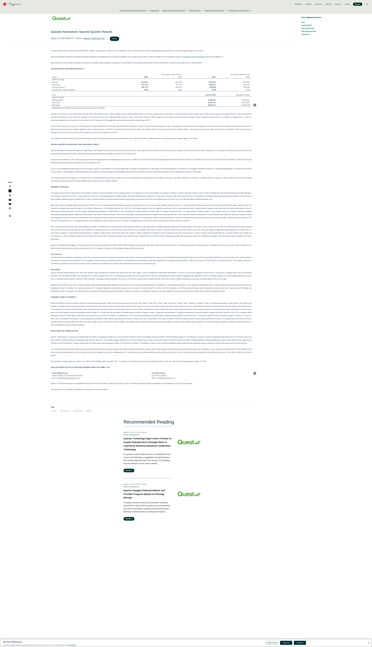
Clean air (54, 411)
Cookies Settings (272, 642)
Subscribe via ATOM (308, 31)
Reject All (286, 642)
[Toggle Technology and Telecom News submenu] (251, 11)
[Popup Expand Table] (254, 105)
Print (303, 22)
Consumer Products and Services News (133, 11)
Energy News (154, 11)
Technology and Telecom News (239, 11)
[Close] (369, 643)
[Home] (12, 4)
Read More (128, 470)
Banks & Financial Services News (174, 11)
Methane (88, 411)
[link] (298, 4)
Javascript (305, 34)
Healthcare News (195, 11)
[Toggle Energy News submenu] (161, 11)
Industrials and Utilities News (214, 11)
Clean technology (78, 411)
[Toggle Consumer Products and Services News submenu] (148, 11)
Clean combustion (65, 411)
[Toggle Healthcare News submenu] (203, 11)
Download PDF (306, 25)
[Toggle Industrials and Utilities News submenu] (226, 11)
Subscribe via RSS (307, 28)
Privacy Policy (71, 645)
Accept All (300, 642)
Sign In (347, 4)
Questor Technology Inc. (94, 38)
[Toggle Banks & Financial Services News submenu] (187, 11)
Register (357, 4)
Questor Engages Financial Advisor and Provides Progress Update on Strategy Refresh (144, 494)
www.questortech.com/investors (193, 57)
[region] (186, 643)
